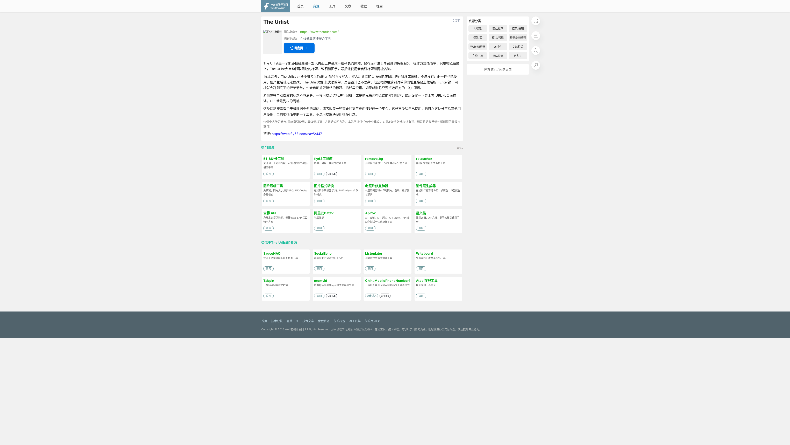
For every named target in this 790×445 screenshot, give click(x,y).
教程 (363, 6)
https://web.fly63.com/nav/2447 (297, 134)
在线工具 (477, 55)
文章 (348, 6)
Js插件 (498, 46)
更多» (460, 148)
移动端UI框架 (518, 37)
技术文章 (308, 321)
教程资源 (324, 321)
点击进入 (371, 295)
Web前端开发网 (294, 329)
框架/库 (477, 37)
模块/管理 (498, 37)
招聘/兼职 (518, 28)
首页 (300, 6)
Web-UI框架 (477, 46)
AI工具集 (355, 321)
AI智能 (478, 28)
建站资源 (498, 55)
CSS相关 (518, 46)
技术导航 (277, 321)
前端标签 (339, 321)
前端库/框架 (372, 321)
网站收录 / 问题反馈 (498, 69)
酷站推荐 (498, 28)
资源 (316, 6)
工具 (332, 6)
